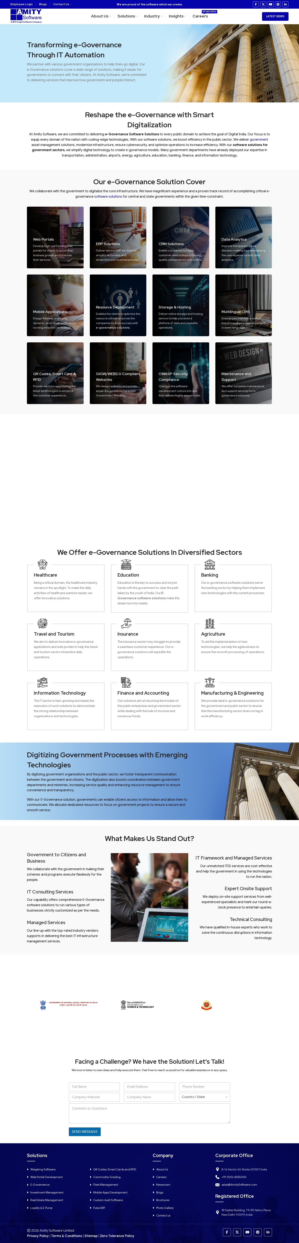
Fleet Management (105, 1184)
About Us (162, 1169)
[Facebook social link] (256, 4)
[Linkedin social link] (285, 4)
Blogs (159, 1192)
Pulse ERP (99, 1208)
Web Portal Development (46, 1177)
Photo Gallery (165, 1208)
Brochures (162, 1200)
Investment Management (46, 1192)
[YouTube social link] (271, 4)
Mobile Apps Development (110, 1192)
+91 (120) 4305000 (234, 1177)
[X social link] (263, 4)
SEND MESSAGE (85, 1131)
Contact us (163, 1215)
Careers (161, 1177)
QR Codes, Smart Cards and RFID (114, 1169)
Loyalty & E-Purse (41, 1208)
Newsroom (163, 1184)
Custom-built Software (108, 1200)
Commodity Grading (107, 1177)
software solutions (108, 197)
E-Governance (40, 1184)
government (259, 140)
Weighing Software (42, 1169)
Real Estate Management (46, 1200)
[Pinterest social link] (278, 4)
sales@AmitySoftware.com (239, 1184)
